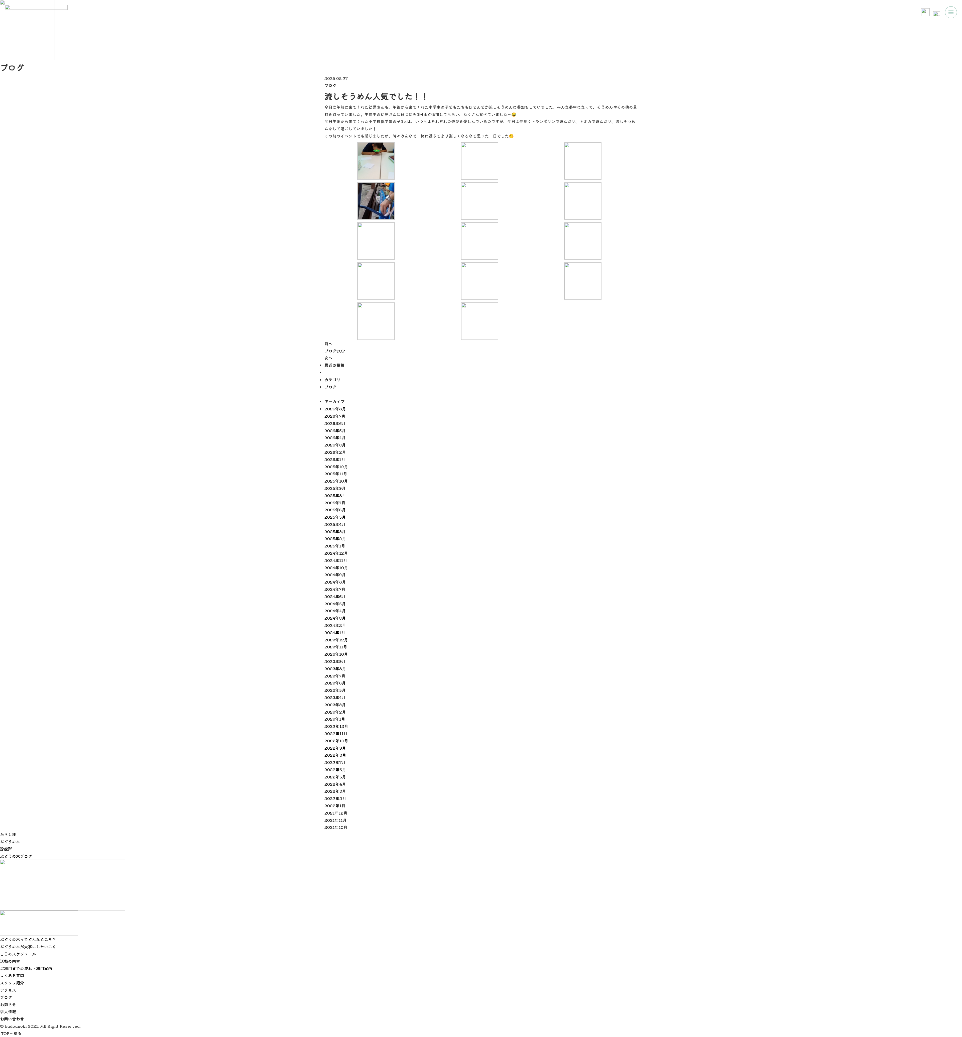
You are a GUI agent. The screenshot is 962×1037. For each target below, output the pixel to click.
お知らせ (8, 1004)
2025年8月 (335, 495)
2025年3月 (335, 531)
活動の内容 (10, 961)
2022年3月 (335, 791)
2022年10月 (336, 741)
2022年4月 (335, 784)
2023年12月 (336, 640)
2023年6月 (335, 683)
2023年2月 (335, 712)
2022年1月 (334, 805)
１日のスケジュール (18, 954)
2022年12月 (336, 726)
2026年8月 (335, 409)
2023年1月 (334, 719)
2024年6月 (335, 596)
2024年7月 (334, 589)
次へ (328, 358)
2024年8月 (335, 582)
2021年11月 (335, 820)
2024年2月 (335, 625)
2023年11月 (335, 647)
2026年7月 (334, 416)
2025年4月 (335, 524)
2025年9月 (335, 488)
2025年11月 (335, 474)
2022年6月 (335, 769)
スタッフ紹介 (12, 983)
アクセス (8, 990)
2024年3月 (335, 618)
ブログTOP (334, 351)
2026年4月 (335, 437)
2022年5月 (335, 777)
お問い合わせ (12, 1019)
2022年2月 (335, 798)
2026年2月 (335, 452)
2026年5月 (335, 430)
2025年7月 (334, 503)
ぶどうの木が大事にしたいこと (28, 947)
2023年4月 (335, 697)
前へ (328, 343)
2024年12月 (336, 553)
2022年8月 (335, 755)
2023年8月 (335, 668)
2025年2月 (335, 538)
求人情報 (8, 1011)
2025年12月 (336, 467)
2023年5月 (335, 690)
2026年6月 (335, 423)
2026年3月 (335, 445)
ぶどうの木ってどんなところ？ (28, 939)
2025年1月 (334, 546)
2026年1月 (334, 459)
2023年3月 (335, 705)
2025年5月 (335, 517)
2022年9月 (335, 748)
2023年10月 (336, 654)
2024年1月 (334, 632)
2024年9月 (335, 574)
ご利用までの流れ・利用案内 (26, 968)
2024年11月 (335, 560)
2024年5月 (335, 604)
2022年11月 (335, 733)
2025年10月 (336, 481)
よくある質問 (12, 975)
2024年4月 (335, 611)
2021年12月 (335, 813)
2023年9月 (335, 661)
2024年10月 (336, 567)
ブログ (330, 85)
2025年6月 (335, 510)
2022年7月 (335, 762)
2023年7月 (334, 676)
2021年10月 (335, 827)
